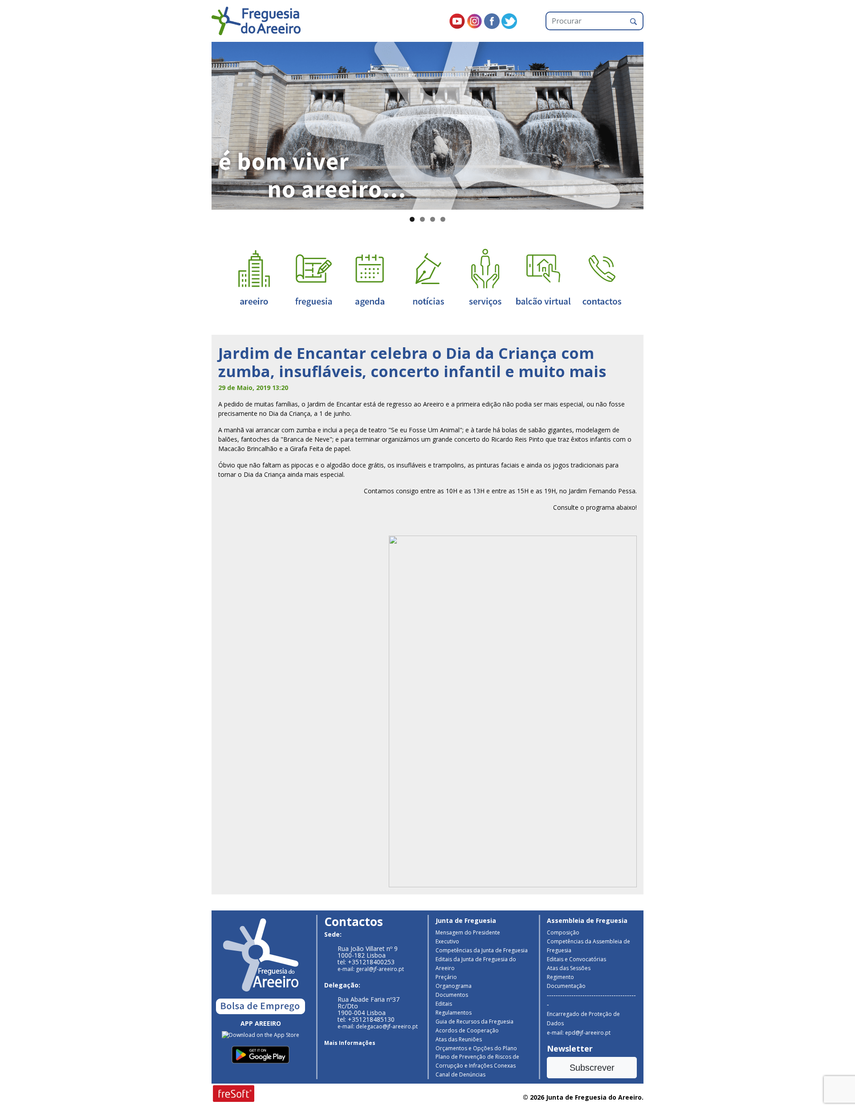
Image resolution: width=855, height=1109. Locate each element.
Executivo (447, 941)
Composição (563, 932)
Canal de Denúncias (460, 1074)
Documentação (566, 986)
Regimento (560, 977)
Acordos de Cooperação (467, 1030)
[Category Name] (370, 277)
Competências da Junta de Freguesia (482, 950)
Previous (196, 123)
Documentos (452, 995)
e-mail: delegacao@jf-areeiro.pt (378, 1026)
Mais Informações (349, 1043)
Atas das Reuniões (459, 1039)
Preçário (446, 977)
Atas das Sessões (568, 968)
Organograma (454, 986)
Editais (444, 1003)
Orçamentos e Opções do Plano (476, 1048)
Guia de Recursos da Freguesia (474, 1021)
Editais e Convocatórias (576, 959)
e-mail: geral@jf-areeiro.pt (371, 969)
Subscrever (592, 1067)
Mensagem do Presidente (468, 932)
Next (659, 123)
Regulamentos (454, 1012)
